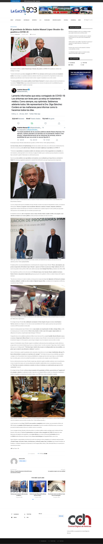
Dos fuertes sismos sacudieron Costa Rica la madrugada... (56, 494)
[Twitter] (86, 20)
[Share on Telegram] (44, 453)
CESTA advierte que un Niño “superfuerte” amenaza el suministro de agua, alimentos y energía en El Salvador (80, 43)
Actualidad (18, 20)
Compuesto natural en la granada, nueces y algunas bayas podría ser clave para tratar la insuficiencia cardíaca (80, 37)
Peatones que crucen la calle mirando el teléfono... (19, 494)
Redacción (17, 34)
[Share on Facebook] (40, 453)
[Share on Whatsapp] (43, 453)
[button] (21, 1)
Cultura (66, 20)
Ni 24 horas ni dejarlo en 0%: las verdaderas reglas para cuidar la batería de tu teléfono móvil (80, 32)
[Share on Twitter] (42, 453)
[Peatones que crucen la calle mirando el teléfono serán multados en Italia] (19, 486)
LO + (40, 20)
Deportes (34, 20)
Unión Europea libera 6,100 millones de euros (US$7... (37, 494)
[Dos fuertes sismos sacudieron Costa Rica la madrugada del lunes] (56, 486)
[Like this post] (39, 453)
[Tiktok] (87, 20)
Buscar (40, 513)
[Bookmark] (91, 20)
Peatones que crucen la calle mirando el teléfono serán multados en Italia (38, 1)
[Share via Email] (46, 453)
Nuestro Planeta (57, 20)
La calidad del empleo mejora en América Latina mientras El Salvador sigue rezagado (79, 52)
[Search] (90, 20)
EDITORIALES (26, 20)
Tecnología (47, 20)
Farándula (73, 20)
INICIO (12, 20)
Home (79, 20)
